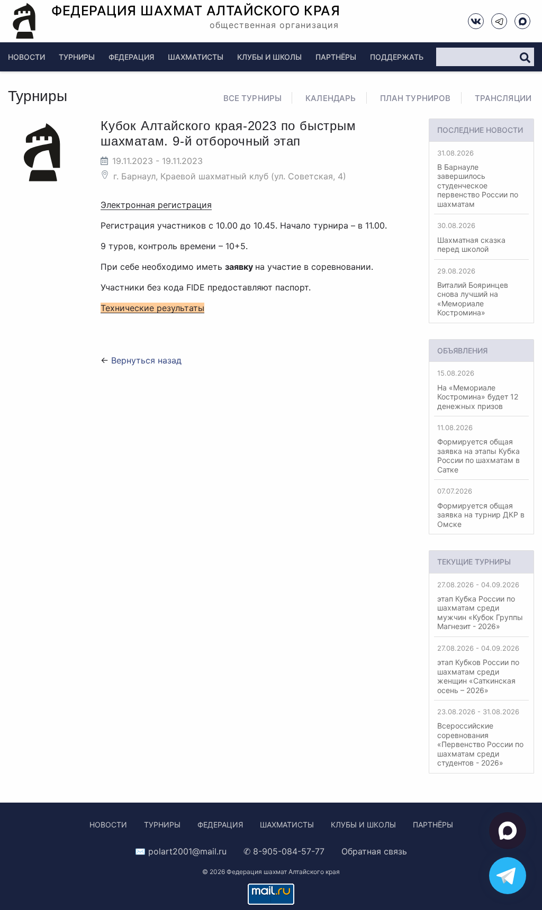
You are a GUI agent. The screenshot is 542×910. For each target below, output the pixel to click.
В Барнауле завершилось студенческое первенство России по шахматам (477, 178)
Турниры (77, 56)
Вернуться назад (146, 360)
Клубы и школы (269, 56)
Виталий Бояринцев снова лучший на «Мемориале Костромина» (472, 292)
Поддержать (396, 56)
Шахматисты (195, 56)
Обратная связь (374, 851)
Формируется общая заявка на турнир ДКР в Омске (481, 507)
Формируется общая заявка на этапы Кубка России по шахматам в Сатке (478, 448)
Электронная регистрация (156, 204)
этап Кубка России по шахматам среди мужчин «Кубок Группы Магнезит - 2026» (480, 605)
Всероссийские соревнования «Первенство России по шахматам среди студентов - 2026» (480, 737)
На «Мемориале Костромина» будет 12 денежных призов (477, 389)
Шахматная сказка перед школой (471, 237)
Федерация (131, 56)
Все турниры (252, 98)
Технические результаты (152, 308)
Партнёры (335, 56)
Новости (26, 56)
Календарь (330, 98)
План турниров (415, 98)
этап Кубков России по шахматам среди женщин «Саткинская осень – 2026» (478, 669)
